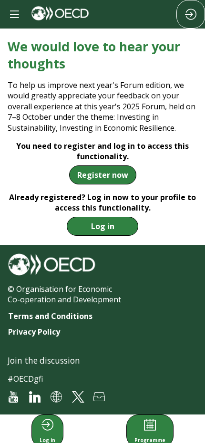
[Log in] (190, 14)
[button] (102, 174)
